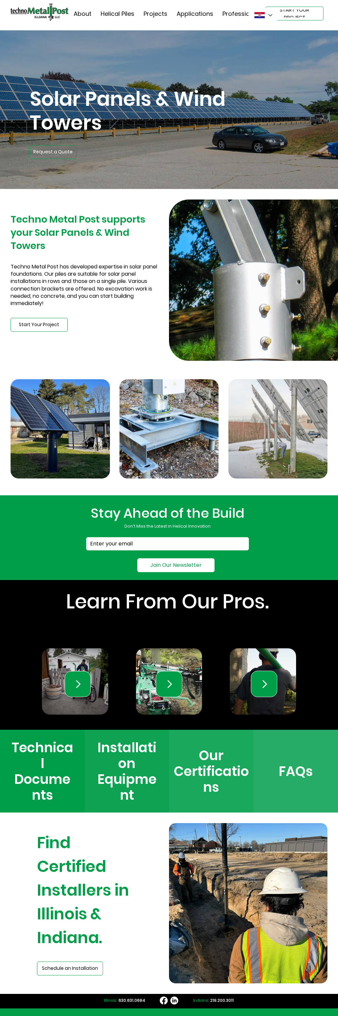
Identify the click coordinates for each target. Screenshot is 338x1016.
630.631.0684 (131, 1000)
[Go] (78, 684)
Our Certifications (211, 771)
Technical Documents (42, 771)
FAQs (296, 771)
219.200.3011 (222, 1000)
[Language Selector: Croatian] (263, 15)
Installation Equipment (126, 771)
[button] (53, 152)
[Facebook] (164, 1000)
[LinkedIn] (174, 1000)
